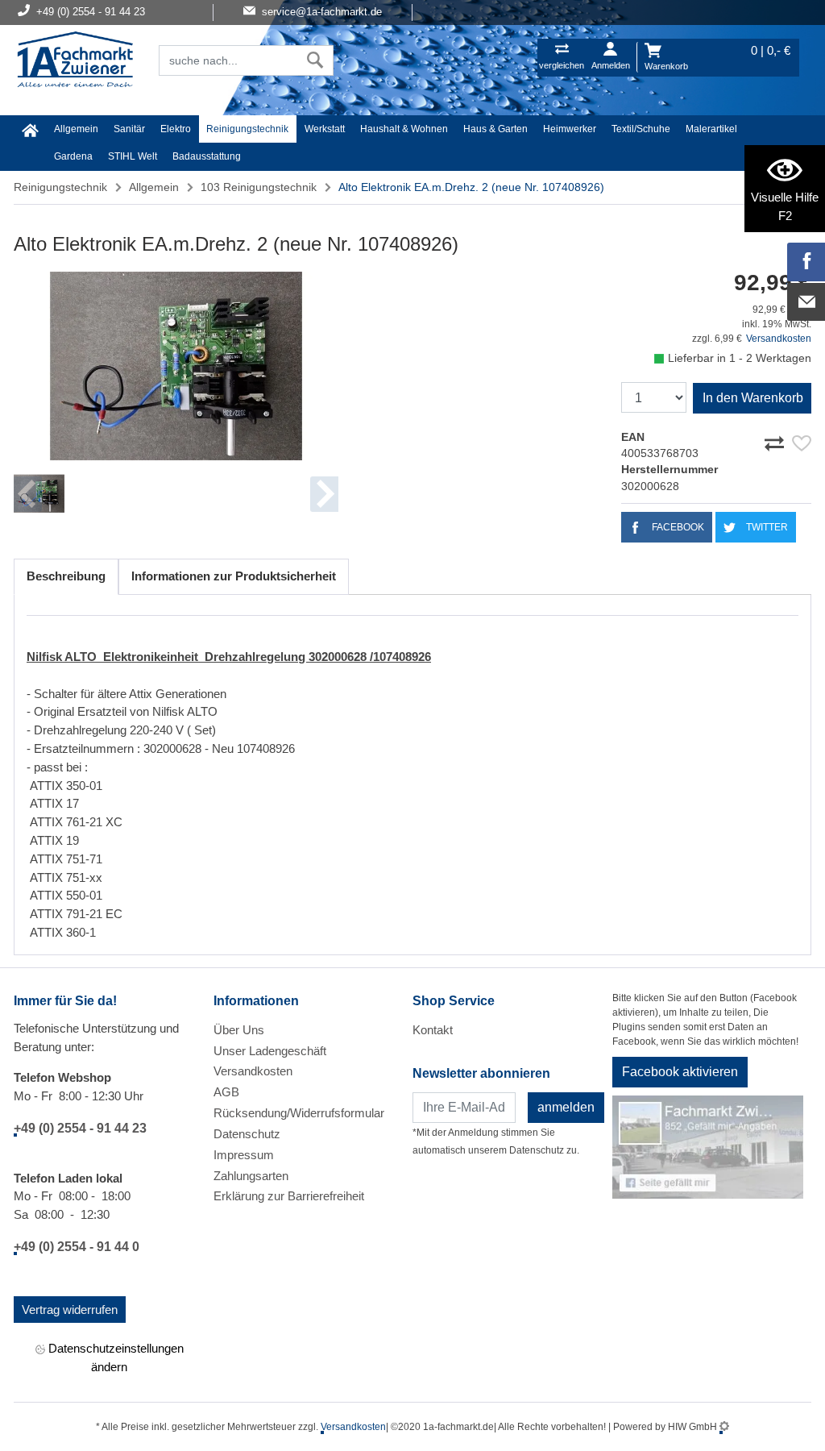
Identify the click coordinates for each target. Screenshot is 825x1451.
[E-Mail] (806, 302)
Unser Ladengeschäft (270, 1051)
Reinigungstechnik (247, 129)
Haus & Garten (495, 129)
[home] (30, 130)
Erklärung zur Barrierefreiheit (289, 1196)
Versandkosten (778, 338)
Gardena (73, 156)
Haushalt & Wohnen (404, 129)
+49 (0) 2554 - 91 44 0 (76, 1247)
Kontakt (432, 1030)
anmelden (566, 1107)
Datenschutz (247, 1134)
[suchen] (315, 60)
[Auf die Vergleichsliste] (777, 441)
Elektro (175, 129)
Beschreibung (66, 576)
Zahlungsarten (251, 1176)
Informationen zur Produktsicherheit (233, 576)
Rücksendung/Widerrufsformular (299, 1113)
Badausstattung (206, 156)
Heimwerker (569, 129)
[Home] (75, 61)
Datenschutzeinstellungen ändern (114, 1357)
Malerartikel (711, 129)
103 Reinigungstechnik (259, 187)
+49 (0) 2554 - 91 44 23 (80, 1128)
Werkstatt (325, 129)
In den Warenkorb (753, 398)
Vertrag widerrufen (70, 1309)
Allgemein (76, 129)
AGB (226, 1092)
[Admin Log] (724, 1426)
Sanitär (129, 129)
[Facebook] (806, 262)
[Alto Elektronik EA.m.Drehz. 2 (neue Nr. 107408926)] (176, 366)
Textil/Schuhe (640, 129)
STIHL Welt (132, 156)
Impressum (244, 1155)
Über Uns (239, 1030)
